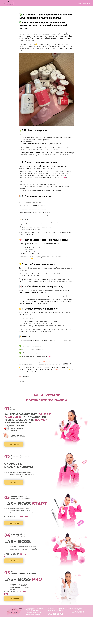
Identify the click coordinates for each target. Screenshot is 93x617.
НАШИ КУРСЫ (86, 3)
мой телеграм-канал (60, 369)
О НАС (79, 3)
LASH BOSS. (45, 362)
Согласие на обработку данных (33, 614)
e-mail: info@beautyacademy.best (55, 610)
